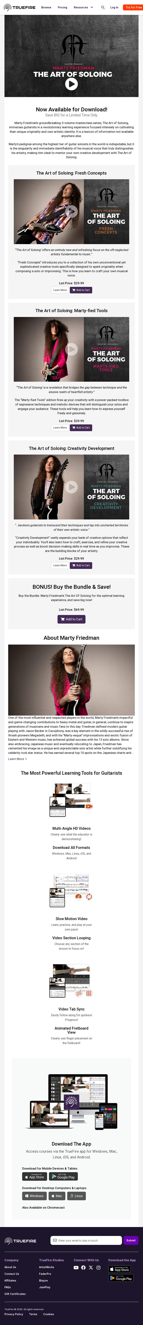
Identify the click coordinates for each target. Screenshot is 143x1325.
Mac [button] (58, 1196)
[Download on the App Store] (119, 1269)
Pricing (62, 7)
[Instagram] (98, 1267)
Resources (84, 7)
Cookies (48, 1314)
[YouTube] (76, 1267)
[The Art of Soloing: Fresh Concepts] (71, 211)
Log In (114, 7)
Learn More (60, 290)
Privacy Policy (13, 1314)
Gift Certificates (15, 1293)
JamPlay (44, 1287)
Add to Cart (82, 290)
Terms (33, 1314)
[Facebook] (83, 1267)
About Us (10, 1267)
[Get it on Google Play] (121, 1278)
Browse (46, 7)
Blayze (43, 1280)
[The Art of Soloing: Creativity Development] (71, 487)
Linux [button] (78, 1196)
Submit (131, 1240)
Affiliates (10, 1280)
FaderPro (45, 1273)
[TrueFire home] (19, 7)
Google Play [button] (66, 1176)
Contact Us (11, 1273)
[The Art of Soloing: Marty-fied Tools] (71, 349)
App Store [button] (36, 1176)
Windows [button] (36, 1196)
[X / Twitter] (91, 1267)
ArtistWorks (46, 1267)
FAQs (7, 1287)
